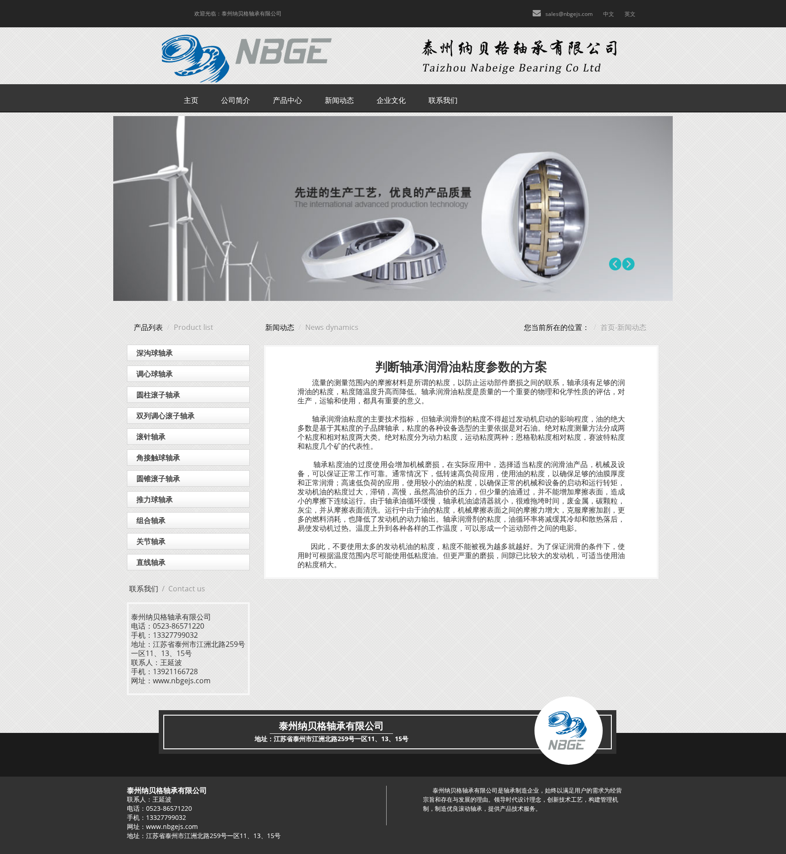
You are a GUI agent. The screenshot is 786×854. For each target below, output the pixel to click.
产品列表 (148, 327)
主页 (191, 100)
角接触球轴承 (158, 457)
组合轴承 (151, 520)
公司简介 (235, 100)
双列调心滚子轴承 (165, 416)
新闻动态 (339, 100)
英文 (630, 14)
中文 (608, 14)
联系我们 (443, 100)
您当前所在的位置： (557, 327)
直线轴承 (151, 562)
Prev (615, 264)
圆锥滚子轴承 (158, 478)
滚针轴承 (151, 437)
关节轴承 (151, 541)
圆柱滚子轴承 (158, 395)
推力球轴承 (154, 499)
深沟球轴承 (154, 353)
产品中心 (287, 100)
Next (628, 264)
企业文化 (391, 100)
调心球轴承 (154, 374)
